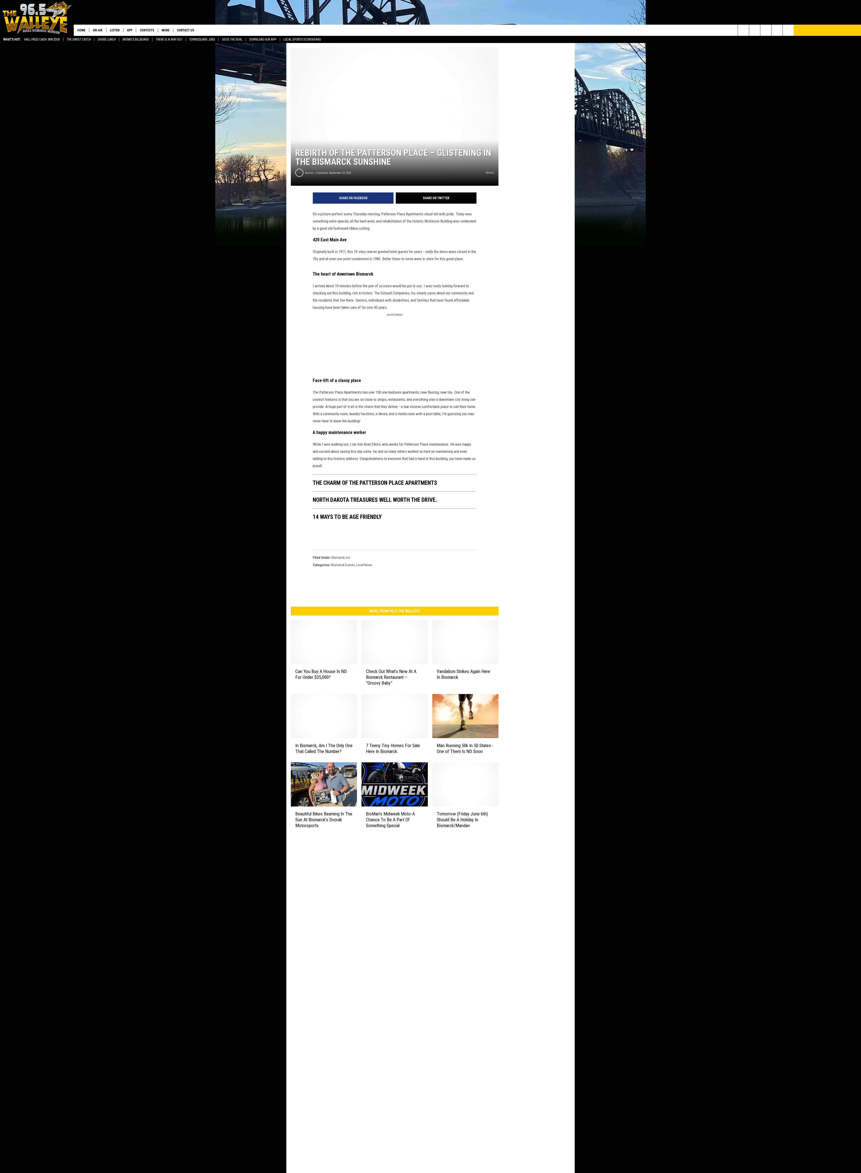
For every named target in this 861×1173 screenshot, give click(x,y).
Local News (364, 565)
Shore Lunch (107, 39)
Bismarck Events (343, 565)
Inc (348, 557)
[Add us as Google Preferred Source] (754, 30)
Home (81, 30)
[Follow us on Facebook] (765, 30)
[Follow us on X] (777, 30)
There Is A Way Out (169, 39)
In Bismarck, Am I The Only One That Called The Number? (323, 748)
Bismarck (338, 557)
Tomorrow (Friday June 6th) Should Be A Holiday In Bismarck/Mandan (462, 819)
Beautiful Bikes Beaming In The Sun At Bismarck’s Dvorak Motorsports (323, 819)
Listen (115, 30)
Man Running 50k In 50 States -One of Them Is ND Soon (465, 748)
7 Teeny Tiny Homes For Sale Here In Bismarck (393, 748)
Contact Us (185, 30)
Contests (147, 30)
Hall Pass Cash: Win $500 (42, 39)
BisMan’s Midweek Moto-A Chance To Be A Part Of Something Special (390, 819)
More (166, 30)
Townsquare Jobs (202, 39)
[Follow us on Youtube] (788, 30)
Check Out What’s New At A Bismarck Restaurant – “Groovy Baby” (391, 677)
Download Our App (262, 39)
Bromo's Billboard (136, 39)
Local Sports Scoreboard (302, 39)
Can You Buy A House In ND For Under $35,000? (321, 674)
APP (129, 30)
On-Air (97, 30)
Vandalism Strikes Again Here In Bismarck (463, 674)
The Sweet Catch (79, 39)
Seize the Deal (232, 39)
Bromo (309, 173)
